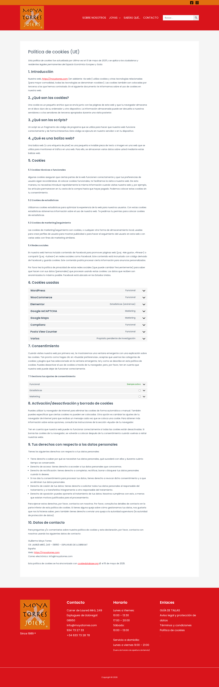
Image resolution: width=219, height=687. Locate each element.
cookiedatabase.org (88, 563)
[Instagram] (197, 2)
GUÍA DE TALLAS (170, 610)
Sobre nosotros (94, 18)
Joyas (113, 18)
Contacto (150, 18)
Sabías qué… (132, 18)
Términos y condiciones (176, 625)
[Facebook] (192, 2)
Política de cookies (172, 630)
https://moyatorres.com (55, 78)
